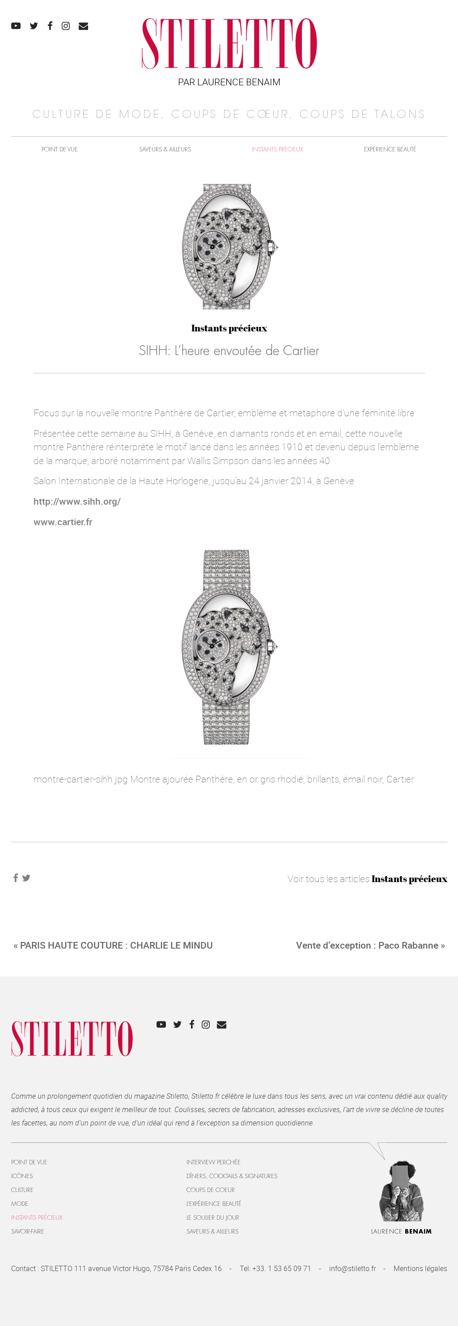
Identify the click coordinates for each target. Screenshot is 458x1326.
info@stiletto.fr (352, 1268)
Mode (19, 1204)
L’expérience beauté (214, 1204)
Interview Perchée (214, 1162)
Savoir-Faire (27, 1231)
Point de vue (60, 149)
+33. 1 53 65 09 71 (281, 1268)
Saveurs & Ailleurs (165, 149)
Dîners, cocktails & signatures (232, 1176)
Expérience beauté (390, 149)
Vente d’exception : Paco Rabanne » (370, 945)
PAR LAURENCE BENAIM (229, 81)
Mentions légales (420, 1268)
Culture (22, 1190)
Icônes (22, 1176)
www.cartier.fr (63, 521)
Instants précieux (277, 149)
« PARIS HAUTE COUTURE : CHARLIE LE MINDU (113, 945)
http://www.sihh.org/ (77, 501)
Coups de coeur (211, 1190)
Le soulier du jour (213, 1218)
